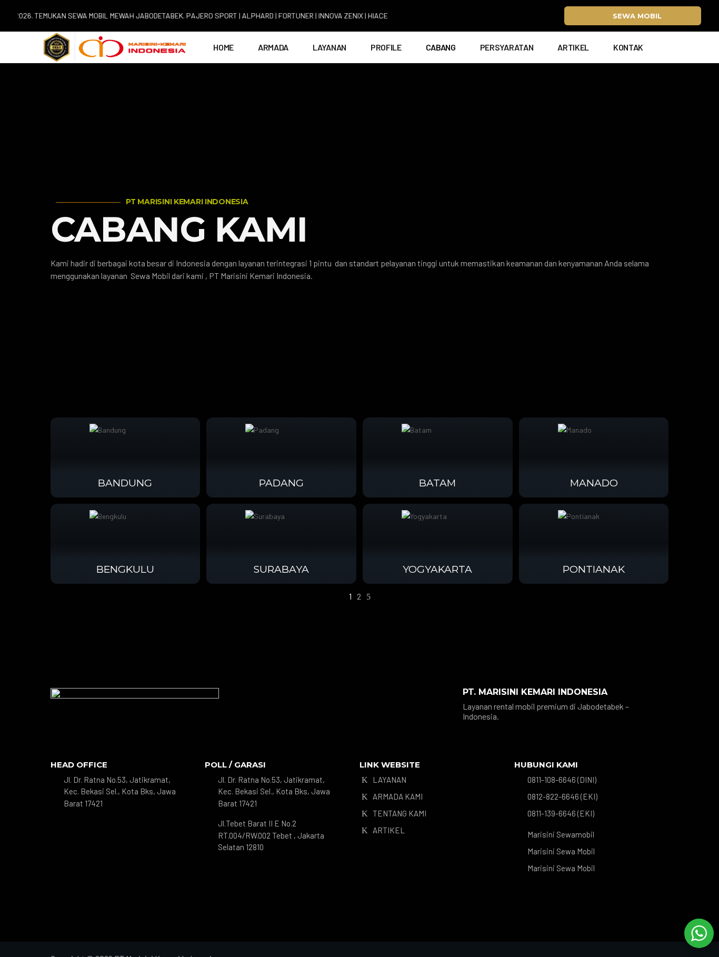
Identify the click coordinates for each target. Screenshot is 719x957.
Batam (437, 483)
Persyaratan (506, 47)
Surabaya (281, 569)
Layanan (329, 47)
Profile (386, 47)
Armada (273, 47)
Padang (281, 483)
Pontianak (594, 569)
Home (223, 47)
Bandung (125, 483)
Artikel (573, 47)
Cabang (441, 47)
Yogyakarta (437, 569)
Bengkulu (125, 569)
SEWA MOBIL (637, 16)
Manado (594, 483)
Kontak (628, 47)
